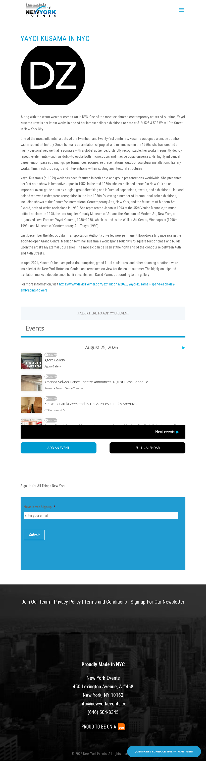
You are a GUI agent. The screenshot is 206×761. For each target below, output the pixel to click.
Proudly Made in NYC (103, 664)
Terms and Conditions (105, 602)
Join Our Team (36, 602)
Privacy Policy (67, 602)
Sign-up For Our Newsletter (157, 602)
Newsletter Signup (39, 507)
